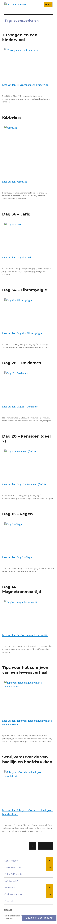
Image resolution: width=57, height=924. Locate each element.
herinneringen (36, 96)
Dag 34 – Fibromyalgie (24, 290)
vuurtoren (22, 198)
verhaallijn (15, 831)
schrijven (45, 99)
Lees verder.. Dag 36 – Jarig (17, 257)
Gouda (5, 347)
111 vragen (27, 736)
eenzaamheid (47, 646)
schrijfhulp (6, 741)
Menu (48, 4)
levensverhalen (22, 99)
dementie (17, 196)
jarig (4, 271)
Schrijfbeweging (28, 269)
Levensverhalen (13, 867)
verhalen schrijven (45, 498)
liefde (4, 571)
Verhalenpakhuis (27, 193)
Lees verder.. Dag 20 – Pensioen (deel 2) (24, 484)
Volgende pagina (32, 849)
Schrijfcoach (11, 860)
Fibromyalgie (43, 344)
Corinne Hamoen (13, 894)
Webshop (9, 887)
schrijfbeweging (28, 271)
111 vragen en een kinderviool (19, 37)
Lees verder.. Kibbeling (14, 181)
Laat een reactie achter (40, 741)
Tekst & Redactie (13, 874)
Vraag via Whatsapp (39, 918)
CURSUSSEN (11, 881)
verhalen (6, 102)
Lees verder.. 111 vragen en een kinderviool (25, 85)
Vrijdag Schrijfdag (29, 825)
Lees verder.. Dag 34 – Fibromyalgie (22, 333)
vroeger (24, 741)
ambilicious (7, 196)
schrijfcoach (35, 99)
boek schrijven (45, 825)
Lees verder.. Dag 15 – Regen (17, 557)
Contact (8, 901)
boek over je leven (40, 736)
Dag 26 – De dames (21, 363)
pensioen (20, 498)
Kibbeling (11, 117)
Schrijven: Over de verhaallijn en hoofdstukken (27, 759)
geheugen (6, 738)
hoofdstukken (8, 828)
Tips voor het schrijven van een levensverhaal (25, 670)
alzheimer (41, 193)
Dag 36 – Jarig (16, 214)
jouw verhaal (18, 738)
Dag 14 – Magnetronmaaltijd (21, 589)
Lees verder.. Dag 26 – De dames (20, 406)
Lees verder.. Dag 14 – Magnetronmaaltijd (25, 635)
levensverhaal (8, 99)
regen (10, 571)
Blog (15, 96)
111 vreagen (24, 96)
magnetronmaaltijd (25, 649)
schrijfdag (47, 828)
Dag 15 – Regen (17, 514)
